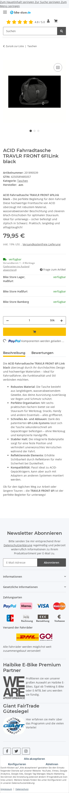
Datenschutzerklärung (18, 545)
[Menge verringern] (7, 320)
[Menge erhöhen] (61, 320)
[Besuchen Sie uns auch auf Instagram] (26, 751)
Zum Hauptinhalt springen (17, 2)
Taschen (22, 181)
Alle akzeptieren (34, 758)
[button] (48, 21)
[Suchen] (61, 31)
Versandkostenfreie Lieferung (42, 244)
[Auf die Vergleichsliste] (58, 67)
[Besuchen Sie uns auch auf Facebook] (7, 751)
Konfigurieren (17, 764)
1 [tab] (31, 131)
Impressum (6, 789)
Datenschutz (22, 789)
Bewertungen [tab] (42, 353)
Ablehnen (52, 764)
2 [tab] (34, 131)
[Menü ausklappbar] (5, 10)
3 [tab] (38, 131)
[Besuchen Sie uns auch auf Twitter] (16, 751)
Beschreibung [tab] (14, 353)
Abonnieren (51, 562)
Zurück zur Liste (15, 46)
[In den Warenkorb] (6, 58)
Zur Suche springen (48, 2)
